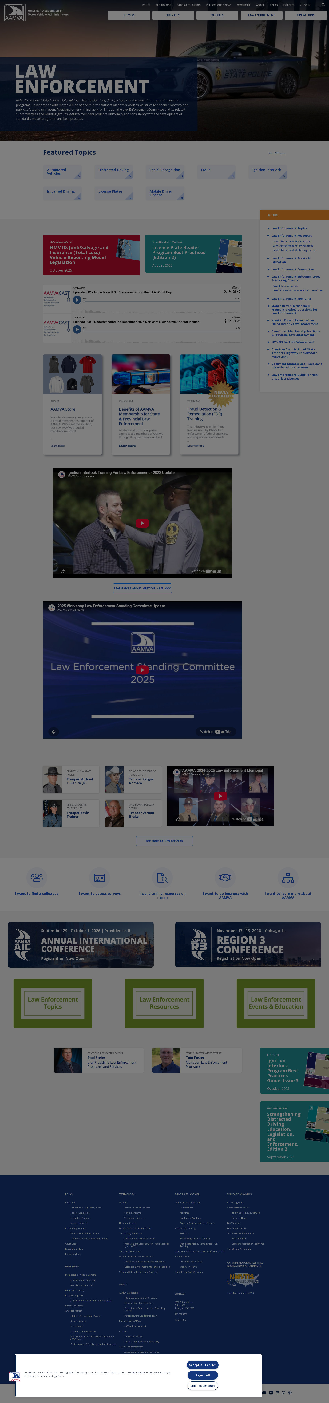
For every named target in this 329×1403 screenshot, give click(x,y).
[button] (15, 1377)
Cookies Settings (202, 1386)
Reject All (203, 1375)
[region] (138, 1375)
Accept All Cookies (202, 1365)
